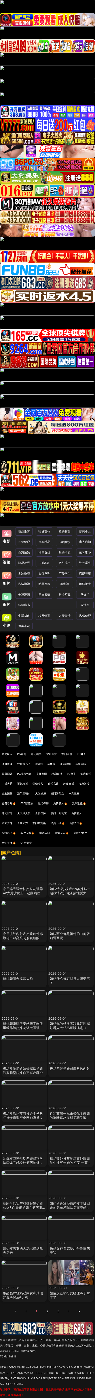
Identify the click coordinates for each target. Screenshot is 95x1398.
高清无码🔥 (62, 833)
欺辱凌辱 (24, 563)
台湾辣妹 (24, 552)
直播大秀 (22, 823)
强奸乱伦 (44, 531)
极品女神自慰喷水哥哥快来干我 (70, 1250)
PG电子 (81, 754)
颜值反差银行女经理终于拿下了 (70, 1295)
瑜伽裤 (64, 584)
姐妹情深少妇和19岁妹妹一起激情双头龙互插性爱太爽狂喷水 (70, 893)
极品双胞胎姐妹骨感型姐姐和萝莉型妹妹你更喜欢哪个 (23, 1070)
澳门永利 (66, 754)
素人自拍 (85, 542)
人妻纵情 (64, 616)
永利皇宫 (74, 793)
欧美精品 (64, 531)
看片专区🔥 (28, 833)
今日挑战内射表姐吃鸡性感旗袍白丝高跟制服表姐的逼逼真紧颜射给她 (23, 937)
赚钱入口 (44, 833)
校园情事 (44, 616)
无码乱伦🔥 (79, 803)
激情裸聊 (43, 803)
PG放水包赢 (24, 774)
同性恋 (85, 605)
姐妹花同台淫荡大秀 (18, 978)
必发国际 (7, 793)
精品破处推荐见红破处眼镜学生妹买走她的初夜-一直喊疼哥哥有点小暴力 (70, 1162)
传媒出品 (24, 605)
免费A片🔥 (76, 823)
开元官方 (7, 813)
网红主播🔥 (9, 843)
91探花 (44, 563)
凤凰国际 (7, 774)
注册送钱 (7, 764)
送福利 (39, 764)
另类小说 (24, 626)
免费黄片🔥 (60, 803)
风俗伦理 (85, 616)
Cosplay (64, 542)
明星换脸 (44, 584)
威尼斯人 (7, 754)
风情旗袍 (24, 584)
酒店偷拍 (85, 774)
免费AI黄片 (80, 833)
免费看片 (76, 813)
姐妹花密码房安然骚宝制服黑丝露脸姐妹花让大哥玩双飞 (23, 1027)
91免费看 (26, 843)
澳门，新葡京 (59, 813)
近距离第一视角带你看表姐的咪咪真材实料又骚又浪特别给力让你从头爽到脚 (70, 1117)
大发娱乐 (40, 793)
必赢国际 (80, 764)
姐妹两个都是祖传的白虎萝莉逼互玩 (70, 935)
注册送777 (23, 764)
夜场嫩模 (84, 783)
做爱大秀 (7, 823)
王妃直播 (22, 783)
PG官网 (21, 754)
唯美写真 (64, 595)
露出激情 (44, 595)
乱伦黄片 (37, 783)
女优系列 (44, 573)
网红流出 (64, 563)
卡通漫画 (24, 595)
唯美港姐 (64, 552)
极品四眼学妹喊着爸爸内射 (70, 1068)
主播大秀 (7, 783)
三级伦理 (24, 542)
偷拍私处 (53, 783)
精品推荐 (24, 531)
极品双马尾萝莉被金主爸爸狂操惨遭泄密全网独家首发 (23, 1115)
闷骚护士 (85, 584)
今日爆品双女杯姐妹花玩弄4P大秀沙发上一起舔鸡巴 (23, 891)
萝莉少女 (85, 531)
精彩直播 (56, 774)
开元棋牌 (36, 754)
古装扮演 (24, 573)
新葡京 (51, 764)
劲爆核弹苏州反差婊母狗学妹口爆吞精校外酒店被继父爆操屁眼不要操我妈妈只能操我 (23, 1164)
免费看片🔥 (9, 803)
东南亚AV (85, 552)
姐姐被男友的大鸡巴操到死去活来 (23, 1250)
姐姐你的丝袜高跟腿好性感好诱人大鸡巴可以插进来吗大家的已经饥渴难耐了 (70, 1027)
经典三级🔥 (58, 823)
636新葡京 (27, 803)
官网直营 (51, 754)
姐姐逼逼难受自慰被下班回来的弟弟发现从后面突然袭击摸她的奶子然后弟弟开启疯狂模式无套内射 (70, 1209)
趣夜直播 (68, 783)
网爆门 (85, 595)
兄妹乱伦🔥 (9, 833)
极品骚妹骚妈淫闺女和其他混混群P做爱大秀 (23, 1295)
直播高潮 (41, 774)
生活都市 (24, 616)
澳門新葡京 (57, 793)
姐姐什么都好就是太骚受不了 (70, 980)
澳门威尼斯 (39, 823)
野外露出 (85, 563)
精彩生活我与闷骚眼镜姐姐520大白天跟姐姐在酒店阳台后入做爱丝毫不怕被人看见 (23, 1209)
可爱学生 (64, 573)
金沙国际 (40, 813)
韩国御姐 (44, 552)
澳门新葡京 (24, 793)
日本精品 (44, 542)
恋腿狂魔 (85, 573)
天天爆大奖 (24, 813)
